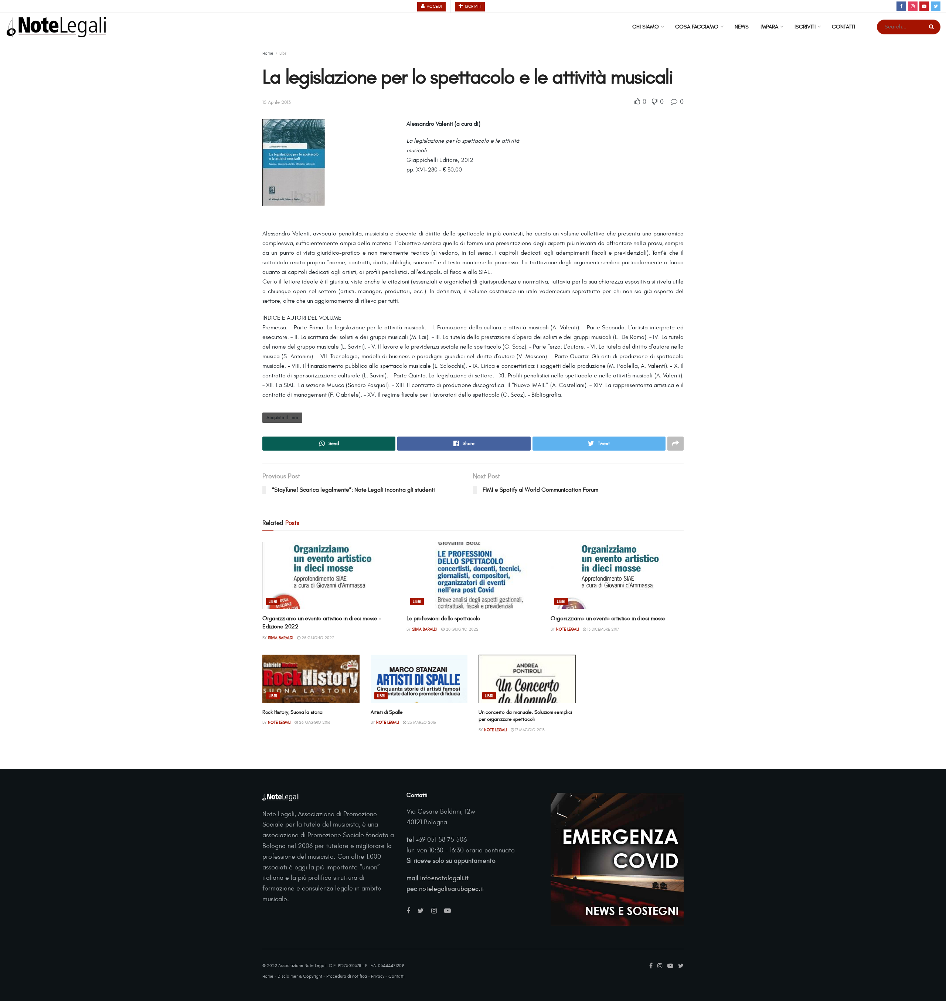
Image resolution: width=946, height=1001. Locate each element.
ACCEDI (433, 6)
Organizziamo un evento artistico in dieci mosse (608, 618)
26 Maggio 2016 (314, 722)
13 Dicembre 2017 (602, 629)
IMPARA (769, 27)
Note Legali (567, 629)
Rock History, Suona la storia (292, 712)
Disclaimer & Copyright (300, 976)
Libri (283, 53)
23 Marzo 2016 (421, 722)
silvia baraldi (280, 637)
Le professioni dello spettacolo (443, 618)
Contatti (843, 27)
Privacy (377, 976)
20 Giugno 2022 (462, 629)
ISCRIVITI (472, 6)
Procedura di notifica (346, 976)
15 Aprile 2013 (276, 102)
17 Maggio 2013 (529, 729)
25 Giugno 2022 (317, 637)
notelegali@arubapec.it (451, 889)
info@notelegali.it (444, 878)
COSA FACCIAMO (696, 27)
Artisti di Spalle (387, 712)
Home (267, 53)
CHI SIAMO (645, 27)
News (742, 27)
